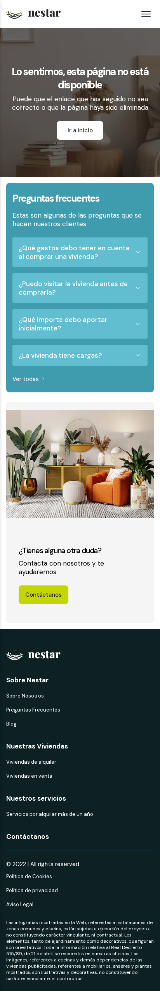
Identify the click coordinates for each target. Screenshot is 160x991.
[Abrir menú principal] (146, 14)
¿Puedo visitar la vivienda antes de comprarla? (73, 288)
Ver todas (25, 379)
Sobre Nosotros (25, 695)
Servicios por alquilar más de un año (49, 814)
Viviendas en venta (29, 776)
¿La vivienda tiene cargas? (60, 355)
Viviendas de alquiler (31, 762)
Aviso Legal (19, 904)
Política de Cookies (29, 876)
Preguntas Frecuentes (33, 709)
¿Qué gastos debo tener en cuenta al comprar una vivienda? (74, 252)
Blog (11, 723)
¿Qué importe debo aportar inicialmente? (63, 323)
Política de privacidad (32, 890)
